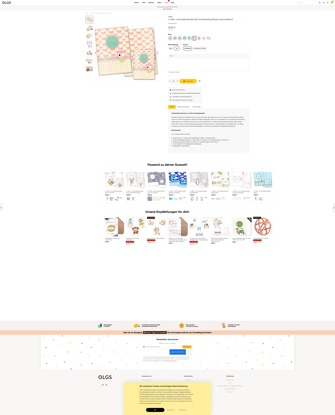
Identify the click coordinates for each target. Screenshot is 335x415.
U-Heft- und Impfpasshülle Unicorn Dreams (157, 179)
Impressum (229, 392)
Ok (155, 410)
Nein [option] (170, 48)
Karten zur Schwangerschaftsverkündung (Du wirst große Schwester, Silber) (178, 226)
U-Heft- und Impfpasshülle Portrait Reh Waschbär (135, 179)
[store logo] (6, 2)
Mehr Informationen (183, 107)
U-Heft (170, 17)
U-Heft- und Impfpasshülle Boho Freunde (114, 179)
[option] (170, 38)
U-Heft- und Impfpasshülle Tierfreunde (220, 179)
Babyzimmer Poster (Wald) (157, 226)
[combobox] (308, 2)
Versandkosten (146, 380)
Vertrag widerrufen (230, 389)
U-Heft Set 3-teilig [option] (200, 48)
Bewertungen (197, 107)
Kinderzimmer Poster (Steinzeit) (135, 226)
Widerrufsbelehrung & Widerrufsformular (230, 386)
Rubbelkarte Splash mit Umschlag (114, 226)
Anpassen (170, 410)
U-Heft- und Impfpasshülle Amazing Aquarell (242, 179)
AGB (229, 383)
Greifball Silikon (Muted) (263, 226)
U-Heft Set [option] (187, 48)
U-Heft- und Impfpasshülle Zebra (263, 179)
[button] (96, 53)
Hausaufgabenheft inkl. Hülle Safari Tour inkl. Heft (242, 226)
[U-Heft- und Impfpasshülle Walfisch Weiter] (333, 207)
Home (87, 13)
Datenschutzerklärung (170, 360)
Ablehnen (182, 410)
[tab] (172, 107)
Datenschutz (230, 380)
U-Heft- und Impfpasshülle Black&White (199, 179)
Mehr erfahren (167, 9)
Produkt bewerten (172, 23)
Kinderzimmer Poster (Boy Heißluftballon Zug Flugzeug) (199, 226)
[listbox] (209, 38)
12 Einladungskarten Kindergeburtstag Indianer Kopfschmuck (220, 226)
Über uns (188, 380)
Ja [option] (177, 48)
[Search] (319, 2)
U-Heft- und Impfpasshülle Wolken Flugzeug (178, 179)
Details (172, 107)
